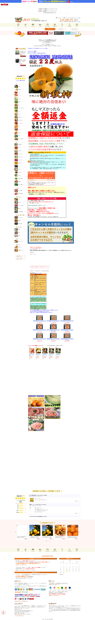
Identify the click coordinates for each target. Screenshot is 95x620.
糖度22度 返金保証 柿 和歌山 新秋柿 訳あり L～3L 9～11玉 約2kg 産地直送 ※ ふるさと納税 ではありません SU (39, 321)
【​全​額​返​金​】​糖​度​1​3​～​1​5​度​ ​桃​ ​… (31, 355)
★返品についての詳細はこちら (21, 564)
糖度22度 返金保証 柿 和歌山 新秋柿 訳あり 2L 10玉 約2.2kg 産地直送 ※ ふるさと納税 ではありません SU (53, 321)
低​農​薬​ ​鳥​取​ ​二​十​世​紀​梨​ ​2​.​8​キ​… (38, 355)
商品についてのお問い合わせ (35, 270)
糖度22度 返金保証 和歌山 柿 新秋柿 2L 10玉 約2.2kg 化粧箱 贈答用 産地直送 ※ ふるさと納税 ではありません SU (53, 339)
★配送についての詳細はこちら (54, 595)
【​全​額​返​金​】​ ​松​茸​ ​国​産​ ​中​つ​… (58, 355)
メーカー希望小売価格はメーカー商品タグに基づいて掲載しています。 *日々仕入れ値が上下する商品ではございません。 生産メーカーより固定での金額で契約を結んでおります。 (44, 311)
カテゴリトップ (30, 53)
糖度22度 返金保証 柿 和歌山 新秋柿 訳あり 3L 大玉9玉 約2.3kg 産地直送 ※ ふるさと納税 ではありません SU (67, 321)
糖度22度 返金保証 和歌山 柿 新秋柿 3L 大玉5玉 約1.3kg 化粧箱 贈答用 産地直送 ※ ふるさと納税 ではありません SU (67, 330)
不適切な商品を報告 (45, 270)
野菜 (16, 142)
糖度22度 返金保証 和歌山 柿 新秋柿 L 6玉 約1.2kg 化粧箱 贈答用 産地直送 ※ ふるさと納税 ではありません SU (39, 330)
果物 (34, 53)
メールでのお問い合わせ (19, 615)
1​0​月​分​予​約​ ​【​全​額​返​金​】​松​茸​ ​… (51, 355)
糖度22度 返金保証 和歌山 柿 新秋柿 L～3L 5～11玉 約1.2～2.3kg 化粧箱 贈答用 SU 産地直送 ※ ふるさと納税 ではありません (53, 330)
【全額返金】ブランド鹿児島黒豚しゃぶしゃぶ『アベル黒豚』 (38, 48)
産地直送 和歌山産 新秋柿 (41, 53)
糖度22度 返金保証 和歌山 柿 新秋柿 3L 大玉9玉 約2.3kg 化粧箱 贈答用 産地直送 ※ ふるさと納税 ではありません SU (67, 339)
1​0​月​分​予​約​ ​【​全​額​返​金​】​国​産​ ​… (44, 355)
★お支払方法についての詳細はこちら (21, 601)
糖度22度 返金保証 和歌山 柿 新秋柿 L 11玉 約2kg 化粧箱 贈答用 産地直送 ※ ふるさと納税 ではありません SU (39, 339)
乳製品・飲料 (18, 244)
